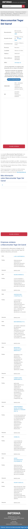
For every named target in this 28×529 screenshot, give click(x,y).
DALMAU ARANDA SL (19, 274)
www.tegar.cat (18, 62)
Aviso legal (14, 521)
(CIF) (16, 33)
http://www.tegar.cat (21, 172)
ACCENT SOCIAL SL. (19, 482)
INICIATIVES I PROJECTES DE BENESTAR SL (17, 349)
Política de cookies (14, 522)
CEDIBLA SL (17, 437)
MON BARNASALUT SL (19, 321)
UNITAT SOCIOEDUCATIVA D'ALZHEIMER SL (18, 460)
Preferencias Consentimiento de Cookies (14, 524)
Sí (2, 185)
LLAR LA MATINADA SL (19, 256)
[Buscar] (23, 6)
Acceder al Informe (14, 146)
